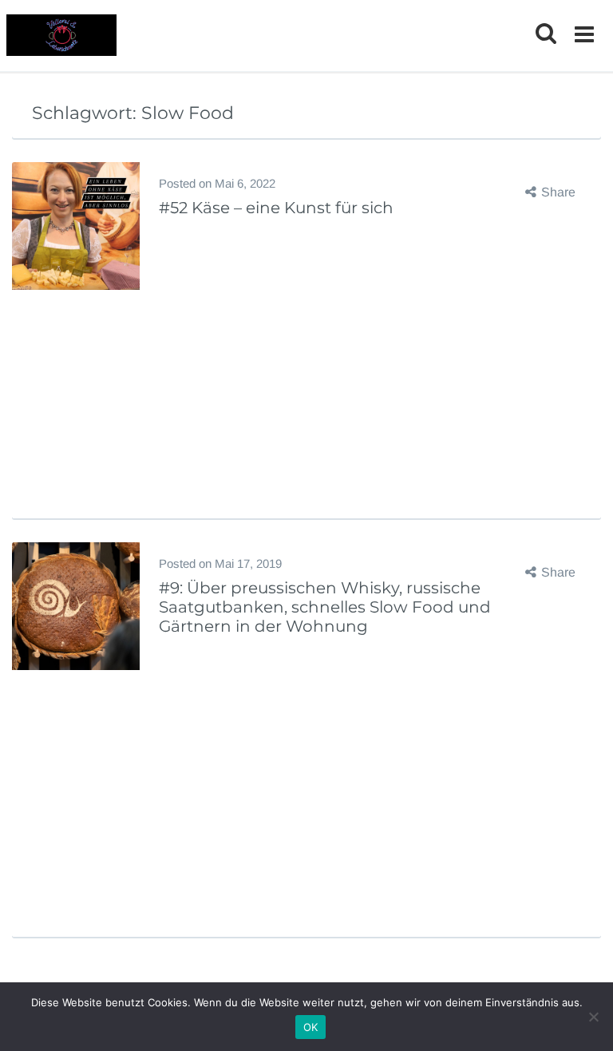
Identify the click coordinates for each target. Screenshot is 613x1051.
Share (558, 192)
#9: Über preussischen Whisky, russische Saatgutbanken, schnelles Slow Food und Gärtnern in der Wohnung (325, 607)
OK (310, 1027)
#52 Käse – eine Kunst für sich (276, 207)
